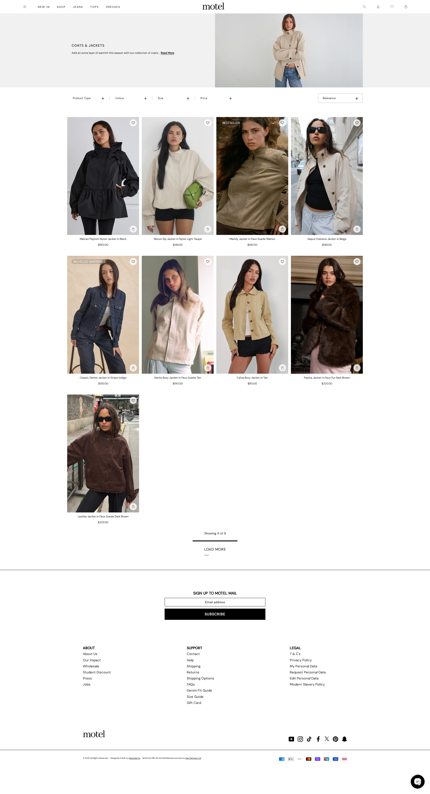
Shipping (193, 666)
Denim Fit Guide (199, 690)
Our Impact (92, 660)
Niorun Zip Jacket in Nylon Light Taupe (178, 239)
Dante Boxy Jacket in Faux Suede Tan (177, 378)
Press (87, 678)
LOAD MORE (215, 549)
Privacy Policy (301, 660)
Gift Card (194, 703)
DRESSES (113, 7)
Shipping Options (200, 678)
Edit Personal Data (304, 678)
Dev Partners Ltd (193, 758)
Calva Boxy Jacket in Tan (252, 378)
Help (190, 660)
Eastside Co (134, 758)
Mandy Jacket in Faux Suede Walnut (252, 239)
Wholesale (91, 666)
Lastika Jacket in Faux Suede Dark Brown (103, 516)
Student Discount (97, 672)
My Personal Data (303, 666)
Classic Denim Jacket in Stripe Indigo (103, 378)
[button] (133, 122)
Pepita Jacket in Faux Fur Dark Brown (327, 378)
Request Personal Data (308, 672)
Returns (193, 672)
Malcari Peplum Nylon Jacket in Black (103, 239)
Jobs (86, 684)
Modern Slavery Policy (307, 684)
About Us (90, 654)
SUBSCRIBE (215, 614)
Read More (167, 53)
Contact (193, 654)
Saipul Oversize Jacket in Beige (326, 239)
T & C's (295, 654)
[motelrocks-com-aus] (213, 6)
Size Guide (195, 696)
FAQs (191, 684)
